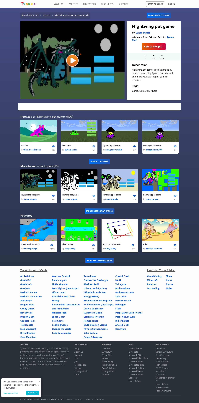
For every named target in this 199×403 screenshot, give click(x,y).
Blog (76, 348)
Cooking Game (60, 324)
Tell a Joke (120, 284)
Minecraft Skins (136, 355)
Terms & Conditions (40, 399)
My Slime (66, 145)
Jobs (76, 361)
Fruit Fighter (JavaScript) (65, 288)
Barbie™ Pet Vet (28, 292)
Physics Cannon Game (96, 328)
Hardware (120, 328)
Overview (106, 348)
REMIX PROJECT (154, 46)
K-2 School (161, 371)
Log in (171, 4)
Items (169, 280)
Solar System (91, 332)
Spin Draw (120, 296)
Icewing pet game (70, 194)
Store (76, 374)
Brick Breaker (27, 332)
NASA (118, 280)
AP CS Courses (162, 368)
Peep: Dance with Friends (129, 312)
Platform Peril (91, 284)
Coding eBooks (81, 371)
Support (78, 355)
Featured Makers (109, 364)
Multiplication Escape (95, 324)
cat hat (24, 145)
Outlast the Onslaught (96, 280)
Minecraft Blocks (136, 364)
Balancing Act (59, 280)
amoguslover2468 (113, 149)
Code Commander (61, 332)
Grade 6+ (25, 288)
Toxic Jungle (26, 324)
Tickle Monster (60, 284)
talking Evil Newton (152, 145)
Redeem (105, 358)
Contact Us (100, 399)
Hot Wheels (26, 312)
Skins (169, 276)
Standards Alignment (165, 377)
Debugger (120, 304)
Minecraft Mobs (136, 361)
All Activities (27, 276)
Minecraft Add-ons (137, 368)
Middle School (162, 361)
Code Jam (133, 377)
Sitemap (78, 368)
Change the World (61, 328)
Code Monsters (28, 337)
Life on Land (58, 292)
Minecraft (152, 280)
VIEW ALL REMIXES (99, 161)
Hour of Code (135, 381)
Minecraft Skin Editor (138, 358)
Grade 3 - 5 (26, 284)
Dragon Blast (27, 304)
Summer (106, 374)
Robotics (151, 284)
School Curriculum (164, 351)
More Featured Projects (99, 260)
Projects (46, 15)
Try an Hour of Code (33, 270)
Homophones (91, 320)
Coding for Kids (31, 15)
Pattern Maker (123, 300)
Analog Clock (122, 324)
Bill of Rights (122, 320)
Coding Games (135, 348)
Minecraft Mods (136, 374)
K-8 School (161, 374)
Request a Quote (163, 390)
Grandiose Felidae (32, 149)
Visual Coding (154, 276)
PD (157, 381)
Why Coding (107, 361)
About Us (78, 351)
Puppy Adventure (93, 337)
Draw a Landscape (93, 308)
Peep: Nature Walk (125, 316)
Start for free (155, 4)
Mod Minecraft (28, 328)
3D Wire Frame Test (112, 244)
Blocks (169, 284)
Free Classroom (163, 355)
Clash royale (67, 244)
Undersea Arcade (124, 292)
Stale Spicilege (30, 248)
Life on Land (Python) (95, 288)
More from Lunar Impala (99, 211)
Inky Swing (70, 248)
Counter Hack (27, 320)
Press (76, 358)
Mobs (169, 288)
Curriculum (107, 351)
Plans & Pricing (108, 368)
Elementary (161, 358)
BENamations (71, 149)
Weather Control (61, 276)
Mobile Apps (80, 364)
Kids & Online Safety (75, 399)
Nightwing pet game (30, 194)
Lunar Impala (143, 32)
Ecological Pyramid (94, 316)
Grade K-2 (25, 280)
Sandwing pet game (112, 194)
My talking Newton (111, 145)
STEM (118, 308)
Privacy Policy (57, 399)
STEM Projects (162, 387)
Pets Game (57, 320)
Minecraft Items (136, 371)
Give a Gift (106, 355)
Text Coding (153, 288)
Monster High (59, 312)
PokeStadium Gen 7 (30, 244)
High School (161, 364)
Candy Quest (27, 308)
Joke (145, 244)
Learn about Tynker (158, 15)
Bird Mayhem (122, 288)
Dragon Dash (27, 316)
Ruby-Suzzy (110, 248)
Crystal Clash (122, 276)
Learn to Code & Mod (161, 270)
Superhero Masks (93, 312)
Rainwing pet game (152, 194)
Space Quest (58, 316)
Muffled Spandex (154, 248)
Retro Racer (90, 276)
